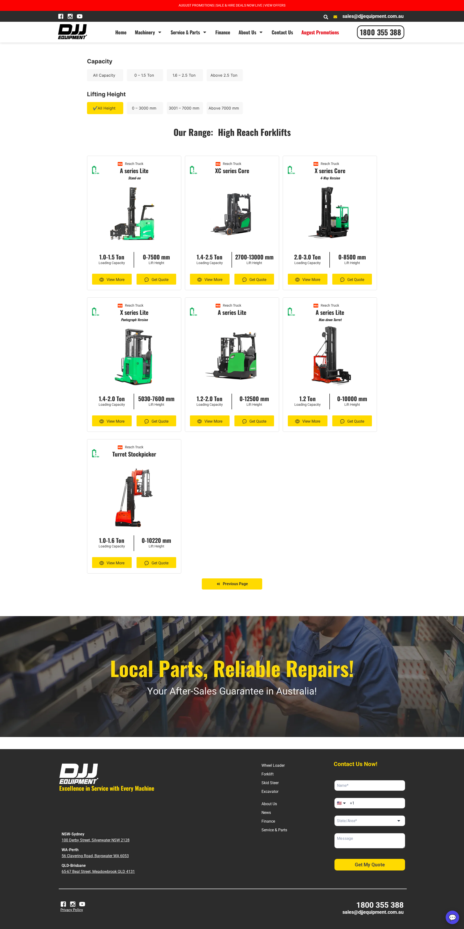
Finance (222, 32)
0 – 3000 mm (144, 108)
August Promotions (320, 32)
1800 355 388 (380, 905)
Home (120, 32)
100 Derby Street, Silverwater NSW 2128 (96, 840)
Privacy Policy (71, 910)
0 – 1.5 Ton (144, 75)
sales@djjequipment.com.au (373, 912)
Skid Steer (270, 783)
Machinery (145, 32)
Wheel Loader (273, 765)
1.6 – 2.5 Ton (184, 75)
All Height (107, 108)
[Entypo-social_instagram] (70, 16)
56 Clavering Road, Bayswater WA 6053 (95, 856)
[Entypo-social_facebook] (61, 16)
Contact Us (282, 32)
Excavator (269, 791)
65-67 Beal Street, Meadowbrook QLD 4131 (98, 871)
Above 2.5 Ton (223, 75)
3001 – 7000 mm (184, 108)
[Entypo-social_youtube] (79, 16)
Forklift (267, 774)
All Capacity (104, 75)
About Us (247, 32)
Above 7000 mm (224, 108)
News (266, 812)
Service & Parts (185, 32)
